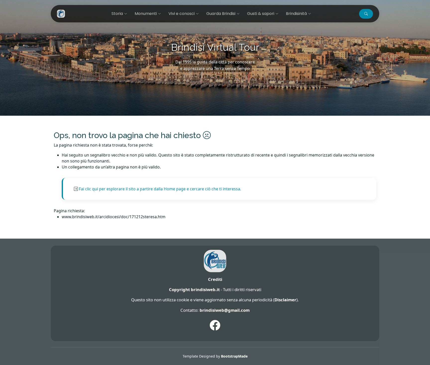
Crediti (215, 279)
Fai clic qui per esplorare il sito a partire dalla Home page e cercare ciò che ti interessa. (160, 189)
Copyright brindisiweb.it (194, 289)
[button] (366, 14)
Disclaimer (285, 300)
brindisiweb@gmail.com (225, 310)
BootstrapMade (234, 356)
